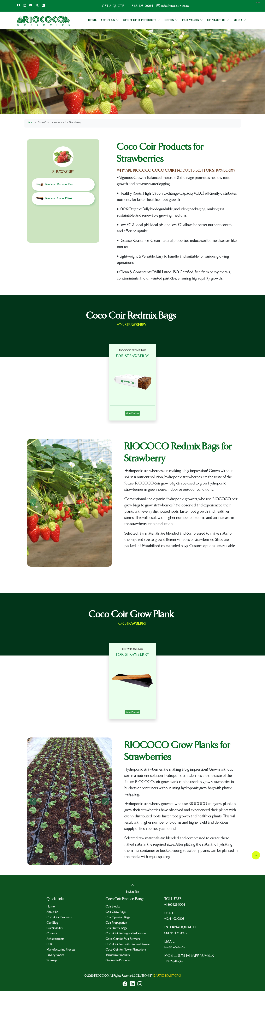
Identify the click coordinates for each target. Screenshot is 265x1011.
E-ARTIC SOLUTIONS (167, 975)
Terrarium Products (118, 955)
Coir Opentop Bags (118, 917)
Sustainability (55, 928)
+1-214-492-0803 (174, 919)
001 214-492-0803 (175, 933)
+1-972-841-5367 (173, 961)
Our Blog (52, 922)
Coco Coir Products (59, 917)
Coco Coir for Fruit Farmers (123, 939)
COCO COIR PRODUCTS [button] (140, 20)
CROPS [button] (170, 20)
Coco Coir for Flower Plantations (126, 949)
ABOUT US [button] (108, 20)
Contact (52, 933)
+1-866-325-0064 (174, 904)
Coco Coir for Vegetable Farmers (126, 933)
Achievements (55, 939)
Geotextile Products (118, 960)
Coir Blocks (113, 906)
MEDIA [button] (238, 20)
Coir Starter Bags (116, 928)
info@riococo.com (175, 6)
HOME (92, 20)
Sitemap (52, 960)
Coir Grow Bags (115, 912)
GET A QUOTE (113, 6)
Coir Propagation (116, 922)
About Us (52, 912)
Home (30, 122)
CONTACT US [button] (217, 20)
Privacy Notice (55, 955)
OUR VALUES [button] (191, 20)
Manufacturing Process (61, 949)
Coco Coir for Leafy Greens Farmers (128, 944)
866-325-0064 (142, 6)
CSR (49, 944)
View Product (132, 413)
